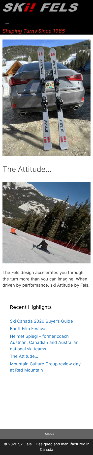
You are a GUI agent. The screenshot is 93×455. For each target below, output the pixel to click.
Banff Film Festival (28, 328)
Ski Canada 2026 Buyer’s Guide (41, 321)
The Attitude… (24, 356)
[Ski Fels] (41, 7)
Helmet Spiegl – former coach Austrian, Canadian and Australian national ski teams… (44, 342)
